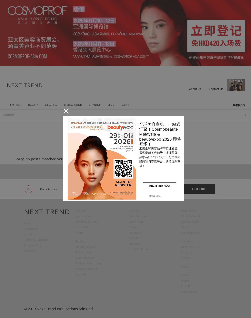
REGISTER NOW (159, 185)
